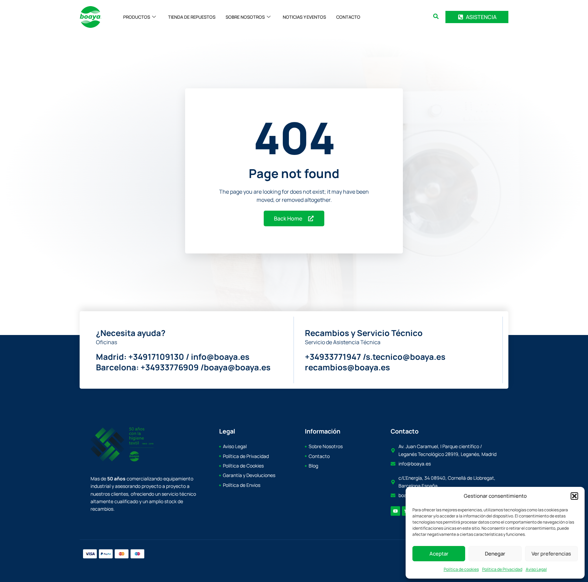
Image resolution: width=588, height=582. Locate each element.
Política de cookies (461, 569)
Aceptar (438, 553)
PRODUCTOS (136, 17)
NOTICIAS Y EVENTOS (304, 17)
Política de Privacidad (502, 569)
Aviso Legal (536, 569)
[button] (574, 496)
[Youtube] (395, 511)
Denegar (495, 553)
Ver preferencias (551, 553)
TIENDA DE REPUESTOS (191, 17)
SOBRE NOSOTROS (245, 17)
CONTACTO (348, 17)
